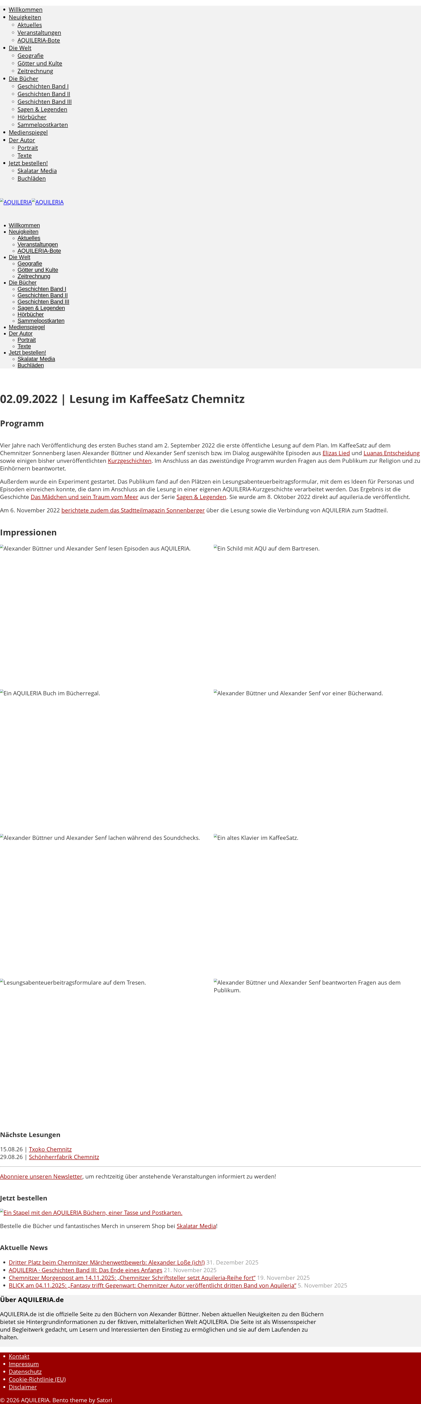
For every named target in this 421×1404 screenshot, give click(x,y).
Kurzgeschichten (130, 461)
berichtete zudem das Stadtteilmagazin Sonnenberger (133, 510)
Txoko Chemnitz (50, 1149)
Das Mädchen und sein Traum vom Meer (84, 497)
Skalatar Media (196, 1226)
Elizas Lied (336, 453)
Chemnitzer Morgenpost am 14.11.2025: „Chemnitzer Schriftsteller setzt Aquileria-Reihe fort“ (132, 1278)
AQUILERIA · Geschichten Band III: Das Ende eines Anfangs (85, 1270)
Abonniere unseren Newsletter (41, 1176)
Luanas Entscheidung (392, 453)
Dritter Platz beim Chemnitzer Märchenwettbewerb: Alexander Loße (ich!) (107, 1262)
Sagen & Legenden (201, 497)
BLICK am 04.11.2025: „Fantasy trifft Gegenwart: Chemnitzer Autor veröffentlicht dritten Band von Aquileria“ (152, 1285)
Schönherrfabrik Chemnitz (64, 1157)
